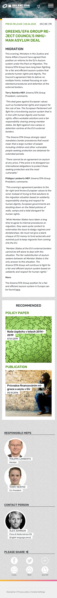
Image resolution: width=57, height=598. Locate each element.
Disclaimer (11, 592)
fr (50, 24)
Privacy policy (23, 592)
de (45, 24)
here (17, 289)
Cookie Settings (38, 592)
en (41, 24)
